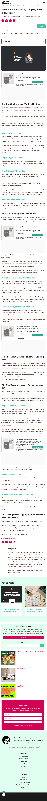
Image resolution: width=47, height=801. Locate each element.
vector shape (28, 139)
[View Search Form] (40, 2)
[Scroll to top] (43, 792)
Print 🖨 (41, 26)
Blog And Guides (23, 756)
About (23, 777)
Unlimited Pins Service (23, 782)
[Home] (1, 5)
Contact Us (23, 779)
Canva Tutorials (23, 761)
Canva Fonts (23, 766)
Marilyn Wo (7, 16)
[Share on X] (6, 20)
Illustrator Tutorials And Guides (33, 16)
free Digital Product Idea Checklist (25, 633)
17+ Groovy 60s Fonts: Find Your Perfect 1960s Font (31, 651)
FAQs (40, 794)
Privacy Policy (19, 794)
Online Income (23, 758)
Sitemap (23, 787)
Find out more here (28, 566)
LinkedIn (18, 572)
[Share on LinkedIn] (14, 20)
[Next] (44, 600)
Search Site (23, 642)
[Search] (42, 645)
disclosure (13, 30)
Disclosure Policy (25, 794)
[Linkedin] (25, 798)
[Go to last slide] (3, 600)
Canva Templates (23, 769)
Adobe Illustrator (31, 107)
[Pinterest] (22, 798)
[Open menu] (44, 2)
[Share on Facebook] (2, 20)
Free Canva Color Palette (23, 785)
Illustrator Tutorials (23, 764)
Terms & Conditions (34, 794)
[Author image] (2, 16)
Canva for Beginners (23, 668)
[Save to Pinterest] (10, 20)
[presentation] (11, 596)
